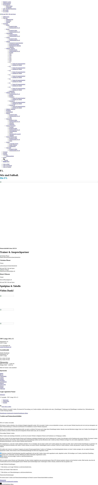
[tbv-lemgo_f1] (49, 182)
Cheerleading (3, 376)
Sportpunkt (8, 7)
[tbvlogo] (8, 14)
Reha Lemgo (9, 6)
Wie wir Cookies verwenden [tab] (7, 422)
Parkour (2, 383)
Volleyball (2, 388)
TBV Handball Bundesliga (9, 8)
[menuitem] (50, 2)
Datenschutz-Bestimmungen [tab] (7, 475)
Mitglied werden (7, 2)
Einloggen (2, 394)
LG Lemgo (5, 11)
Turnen (1, 387)
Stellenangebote (7, 3)
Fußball (2, 379)
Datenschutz (3, 480)
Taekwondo (3, 384)
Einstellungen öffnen (23, 413)
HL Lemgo (5, 10)
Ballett (1, 373)
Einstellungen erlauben (5, 413)
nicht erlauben (14, 413)
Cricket (2, 377)
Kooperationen (6, 4)
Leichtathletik (3, 381)
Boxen (1, 375)
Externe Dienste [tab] (4, 457)
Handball (2, 380)
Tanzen (2, 386)
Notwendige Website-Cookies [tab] (7, 433)
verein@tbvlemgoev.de (5, 347)
